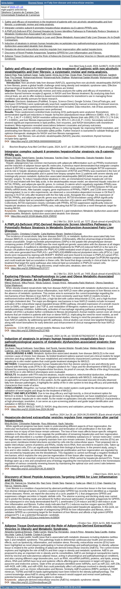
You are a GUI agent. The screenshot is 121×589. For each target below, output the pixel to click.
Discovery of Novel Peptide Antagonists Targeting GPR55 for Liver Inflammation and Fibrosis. (53, 52)
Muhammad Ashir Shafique (57, 77)
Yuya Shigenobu (77, 158)
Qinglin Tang (58, 483)
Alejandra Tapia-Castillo (96, 532)
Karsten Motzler (66, 348)
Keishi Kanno (28, 158)
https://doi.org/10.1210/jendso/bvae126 (31, 582)
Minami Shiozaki (13, 158)
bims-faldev (7, 2)
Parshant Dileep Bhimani (95, 75)
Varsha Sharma (20, 80)
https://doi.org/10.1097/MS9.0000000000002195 (36, 141)
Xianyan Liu (20, 483)
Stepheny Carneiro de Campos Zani (20, 12)
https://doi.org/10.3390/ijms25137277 (30, 268)
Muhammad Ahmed (32, 77)
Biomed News (35, 2)
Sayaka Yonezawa (45, 158)
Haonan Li (70, 483)
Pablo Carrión (39, 532)
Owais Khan (76, 75)
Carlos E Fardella (23, 534)
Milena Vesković (13, 283)
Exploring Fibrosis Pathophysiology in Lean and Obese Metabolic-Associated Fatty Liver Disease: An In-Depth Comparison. (59, 278)
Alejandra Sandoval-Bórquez (18, 532)
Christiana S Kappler (30, 234)
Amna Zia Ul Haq (60, 75)
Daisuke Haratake (95, 158)
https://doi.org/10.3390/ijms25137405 (30, 330)
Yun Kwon (9, 348)
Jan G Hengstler (22, 351)
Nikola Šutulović (43, 283)
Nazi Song (46, 483)
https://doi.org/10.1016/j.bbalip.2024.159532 (34, 216)
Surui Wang (39, 348)
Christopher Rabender (29, 423)
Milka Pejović (28, 283)
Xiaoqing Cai (109, 483)
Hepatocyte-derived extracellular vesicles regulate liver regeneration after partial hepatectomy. (54, 49)
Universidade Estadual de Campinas (20, 15)
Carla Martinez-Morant (52, 234)
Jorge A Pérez (77, 532)
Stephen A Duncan (73, 234)
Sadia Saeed (45, 75)
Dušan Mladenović (14, 285)
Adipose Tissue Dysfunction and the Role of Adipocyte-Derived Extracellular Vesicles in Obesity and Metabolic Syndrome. (58, 527)
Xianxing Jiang (20, 486)
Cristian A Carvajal (42, 534)
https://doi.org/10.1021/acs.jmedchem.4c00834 (35, 517)
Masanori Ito (33, 160)
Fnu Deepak (16, 77)
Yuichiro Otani (61, 158)
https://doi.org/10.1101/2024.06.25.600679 (33, 469)
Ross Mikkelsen (49, 423)
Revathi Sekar (82, 348)
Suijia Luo (80, 483)
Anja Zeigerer (58, 351)
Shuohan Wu (33, 483)
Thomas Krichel (36, 587)
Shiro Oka (20, 160)
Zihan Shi (9, 483)
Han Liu (8, 486)
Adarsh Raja (11, 75)
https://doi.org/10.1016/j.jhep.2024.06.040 (32, 409)
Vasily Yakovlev (65, 423)
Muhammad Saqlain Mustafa (85, 77)
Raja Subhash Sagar (28, 75)
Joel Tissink (51, 348)
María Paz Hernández (58, 532)
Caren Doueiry (12, 234)
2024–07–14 (16, 7)
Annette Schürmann (41, 351)
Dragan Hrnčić (59, 283)
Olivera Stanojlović (105, 283)
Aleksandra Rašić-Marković (81, 283)
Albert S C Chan (94, 483)
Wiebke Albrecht (98, 348)
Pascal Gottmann (24, 348)
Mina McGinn (11, 423)
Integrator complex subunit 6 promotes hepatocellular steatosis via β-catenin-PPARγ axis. (51, 28)
